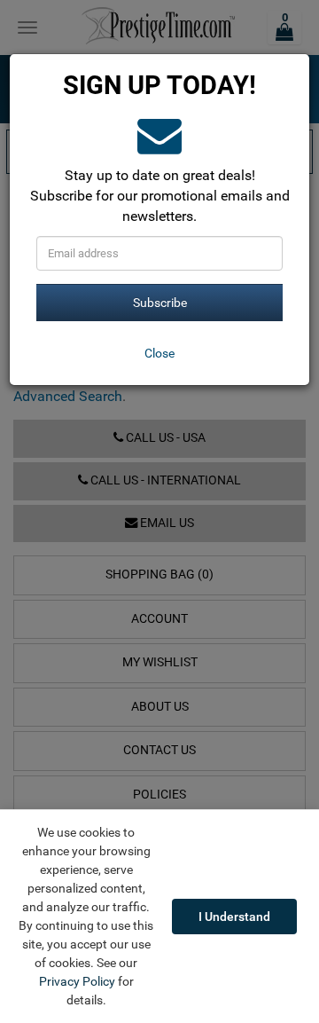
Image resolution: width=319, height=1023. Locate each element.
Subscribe (160, 302)
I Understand (234, 916)
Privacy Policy (77, 981)
